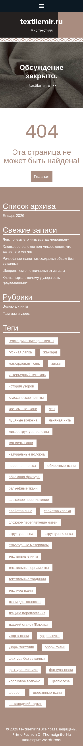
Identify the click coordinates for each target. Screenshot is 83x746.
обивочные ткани (61, 465)
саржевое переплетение (29, 499)
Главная (41, 176)
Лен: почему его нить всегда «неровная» (36, 239)
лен (52, 408)
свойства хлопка (57, 511)
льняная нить (60, 420)
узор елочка (50, 635)
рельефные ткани (23, 488)
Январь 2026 (13, 215)
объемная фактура (24, 477)
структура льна (21, 533)
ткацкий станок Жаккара (28, 624)
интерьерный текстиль (27, 374)
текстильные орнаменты (29, 567)
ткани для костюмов (25, 601)
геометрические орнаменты (31, 340)
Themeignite (54, 734)
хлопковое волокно (24, 681)
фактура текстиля (23, 669)
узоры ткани (55, 647)
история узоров (21, 386)
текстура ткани (21, 590)
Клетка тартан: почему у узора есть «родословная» (31, 280)
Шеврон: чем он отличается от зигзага (34, 270)
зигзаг (56, 363)
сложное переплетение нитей (33, 522)
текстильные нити (23, 556)
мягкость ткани (21, 443)
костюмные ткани (23, 408)
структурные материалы (29, 545)
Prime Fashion (24, 734)
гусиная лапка (20, 352)
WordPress (51, 739)
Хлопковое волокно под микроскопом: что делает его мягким (37, 249)
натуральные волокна (27, 454)
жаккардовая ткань (24, 363)
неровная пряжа (22, 465)
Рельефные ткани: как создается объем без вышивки (38, 261)
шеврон (15, 692)
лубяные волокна (23, 420)
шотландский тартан (25, 703)
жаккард (50, 352)
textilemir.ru (41, 21)
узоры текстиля (21, 647)
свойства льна (20, 511)
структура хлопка (59, 533)
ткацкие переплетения (27, 613)
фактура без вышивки (27, 658)
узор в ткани (19, 635)
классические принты (26, 397)
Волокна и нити (15, 306)
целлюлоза (61, 681)
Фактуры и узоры (17, 313)
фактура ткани (61, 669)
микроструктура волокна (29, 431)
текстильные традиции (27, 579)
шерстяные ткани (47, 692)
